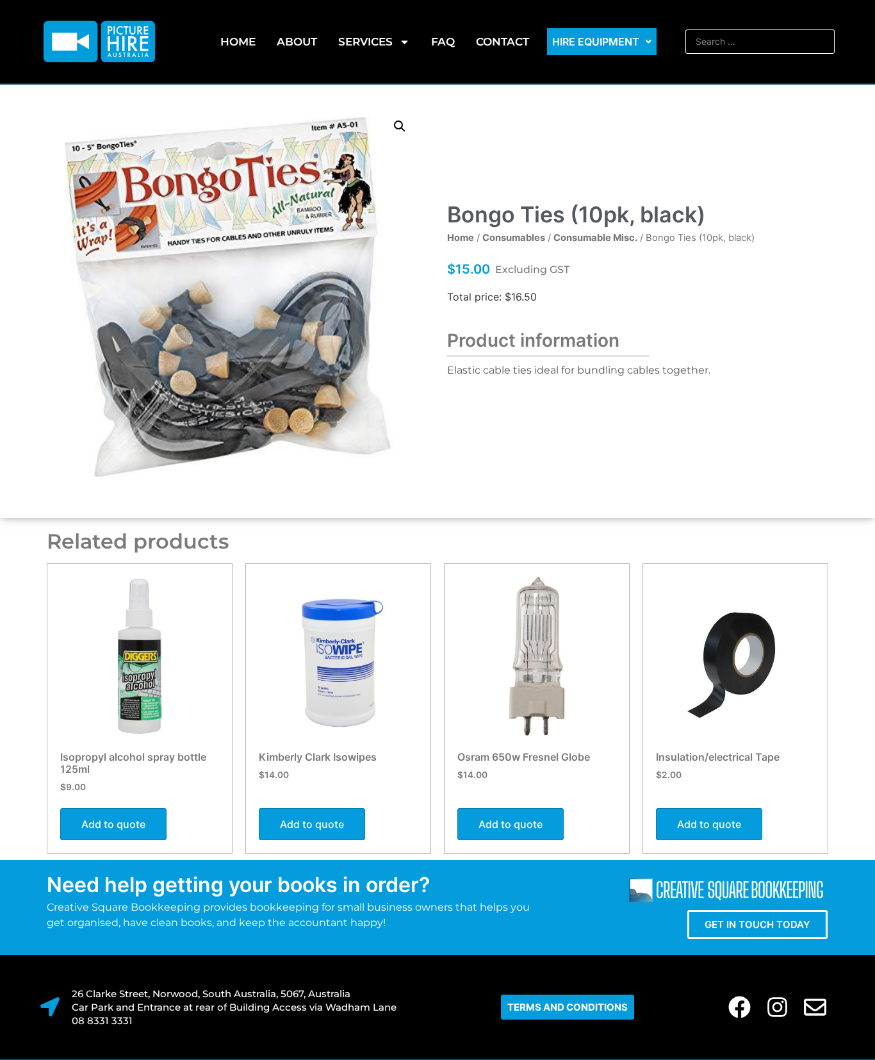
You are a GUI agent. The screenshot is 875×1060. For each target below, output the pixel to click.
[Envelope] (815, 1007)
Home (238, 41)
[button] (399, 126)
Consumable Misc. (595, 238)
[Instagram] (777, 1007)
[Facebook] (739, 1007)
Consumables (513, 238)
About (297, 41)
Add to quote (113, 824)
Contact (502, 41)
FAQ (443, 41)
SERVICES (365, 41)
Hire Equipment (595, 41)
